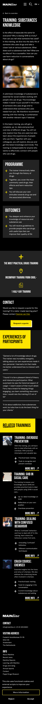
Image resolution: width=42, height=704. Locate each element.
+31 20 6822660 (22, 627)
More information (21, 692)
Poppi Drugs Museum (11, 674)
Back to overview (11, 13)
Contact (6, 671)
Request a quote (21, 323)
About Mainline (8, 655)
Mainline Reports (9, 660)
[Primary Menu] (25, 4)
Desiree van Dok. (23, 314)
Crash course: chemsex (23, 563)
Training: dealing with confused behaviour (25, 523)
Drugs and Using (9, 666)
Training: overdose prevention (26, 440)
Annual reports (8, 668)
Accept (30, 699)
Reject (11, 699)
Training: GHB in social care (23, 476)
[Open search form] (30, 4)
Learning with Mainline (11, 663)
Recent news (7, 657)
